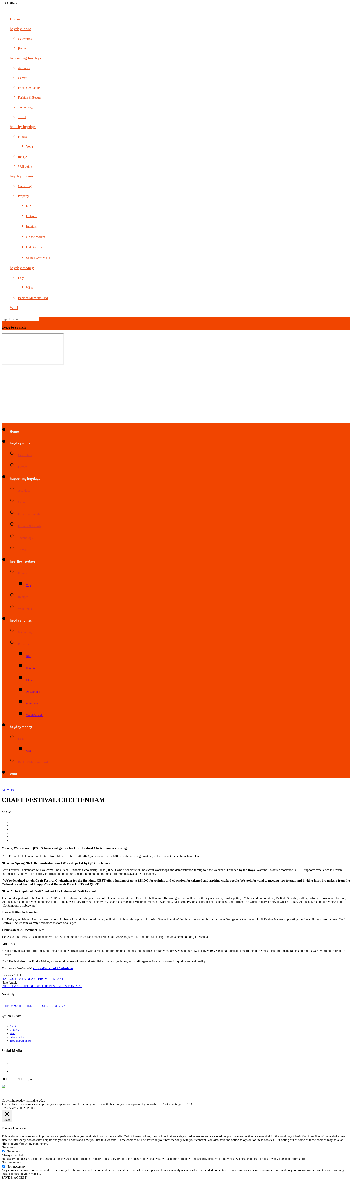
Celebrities (25, 39)
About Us (14, 1026)
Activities (24, 68)
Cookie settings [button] (171, 1104)
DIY (29, 205)
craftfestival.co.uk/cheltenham (53, 968)
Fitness (22, 136)
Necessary (13, 1151)
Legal (21, 278)
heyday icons (20, 28)
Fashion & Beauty (29, 97)
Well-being (25, 166)
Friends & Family (29, 87)
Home (15, 19)
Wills (29, 287)
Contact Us (15, 1029)
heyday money (22, 268)
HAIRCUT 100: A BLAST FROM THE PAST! (33, 978)
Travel (22, 117)
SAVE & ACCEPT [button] (14, 1177)
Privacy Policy (17, 1037)
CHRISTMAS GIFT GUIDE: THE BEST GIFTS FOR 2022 (42, 986)
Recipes (23, 157)
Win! (14, 307)
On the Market (35, 237)
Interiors (31, 226)
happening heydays (25, 58)
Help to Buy (34, 247)
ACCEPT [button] (192, 1104)
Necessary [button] (8, 1147)
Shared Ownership (38, 257)
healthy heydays (23, 126)
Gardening (25, 186)
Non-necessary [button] (11, 1162)
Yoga (29, 146)
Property (23, 196)
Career (22, 78)
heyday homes (21, 176)
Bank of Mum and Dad (33, 298)
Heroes (22, 48)
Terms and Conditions (20, 1040)
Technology (25, 107)
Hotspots (31, 216)
